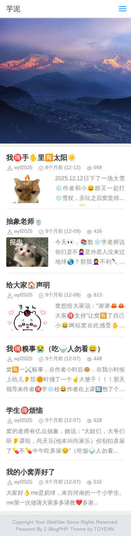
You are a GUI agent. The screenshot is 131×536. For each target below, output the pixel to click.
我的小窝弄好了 (30, 472)
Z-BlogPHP (55, 529)
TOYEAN (104, 529)
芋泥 (13, 9)
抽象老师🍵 (24, 221)
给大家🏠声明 (28, 285)
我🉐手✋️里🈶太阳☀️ (41, 157)
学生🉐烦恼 (24, 410)
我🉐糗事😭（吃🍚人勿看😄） (55, 349)
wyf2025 (23, 167)
